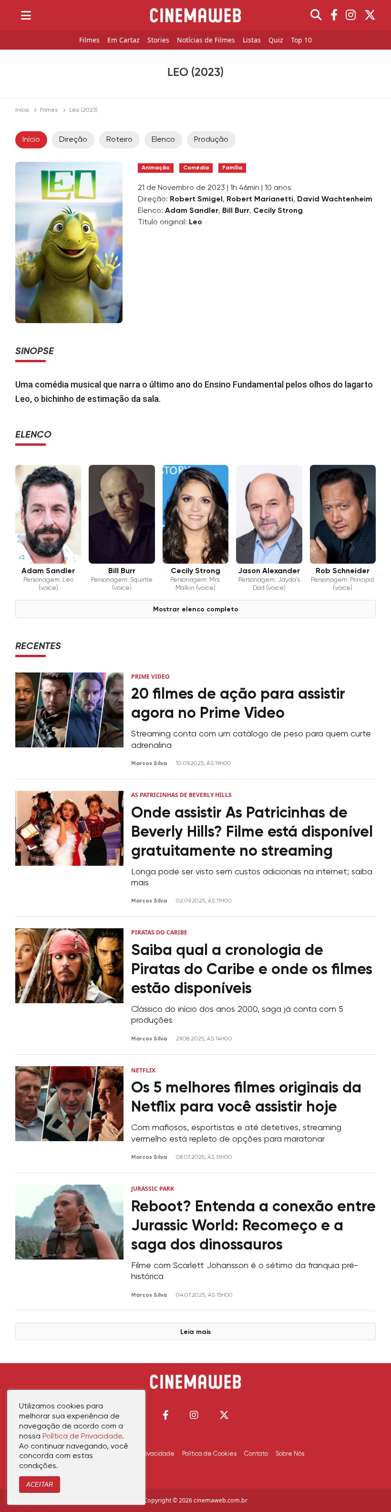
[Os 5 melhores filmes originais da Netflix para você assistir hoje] (69, 1113)
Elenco (163, 140)
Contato (256, 1453)
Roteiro (119, 140)
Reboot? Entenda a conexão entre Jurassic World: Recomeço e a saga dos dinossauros (253, 1226)
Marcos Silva (149, 763)
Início (22, 110)
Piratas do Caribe (159, 932)
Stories (158, 40)
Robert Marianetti (259, 199)
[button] (165, 1415)
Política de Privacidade (82, 1436)
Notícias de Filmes (206, 40)
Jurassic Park (152, 1189)
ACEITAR (39, 1484)
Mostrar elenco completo (195, 609)
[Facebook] (334, 15)
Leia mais (195, 1332)
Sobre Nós (290, 1453)
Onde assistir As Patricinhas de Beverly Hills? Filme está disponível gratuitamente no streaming (252, 832)
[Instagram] (351, 15)
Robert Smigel (196, 199)
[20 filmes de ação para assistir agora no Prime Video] (69, 719)
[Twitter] (370, 15)
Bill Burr (235, 211)
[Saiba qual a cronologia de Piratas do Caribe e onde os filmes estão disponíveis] (69, 985)
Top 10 (301, 40)
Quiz (275, 40)
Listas (252, 40)
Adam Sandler (191, 211)
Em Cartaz (123, 40)
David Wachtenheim (334, 199)
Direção (73, 140)
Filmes (89, 40)
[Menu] (26, 15)
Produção (211, 140)
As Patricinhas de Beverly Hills (181, 795)
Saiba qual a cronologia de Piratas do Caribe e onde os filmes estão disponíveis (251, 970)
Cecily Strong (278, 211)
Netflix (143, 1070)
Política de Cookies (209, 1453)
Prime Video (150, 676)
